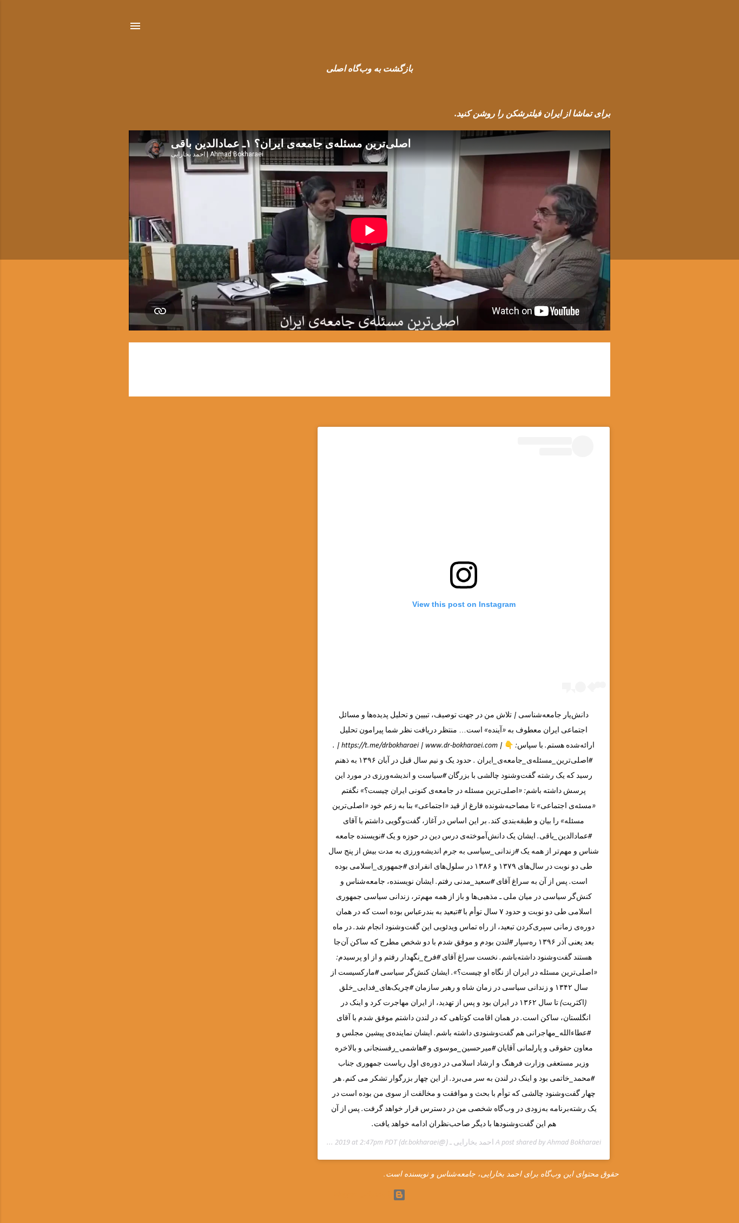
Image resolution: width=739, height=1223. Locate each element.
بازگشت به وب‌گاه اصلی (369, 69)
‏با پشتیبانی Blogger (363, 1195)
